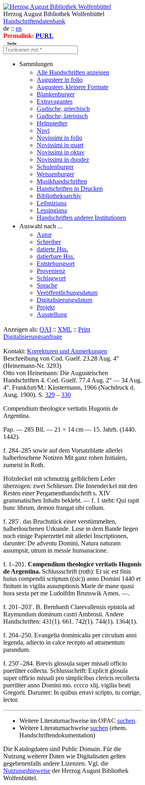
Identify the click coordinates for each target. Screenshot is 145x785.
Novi (43, 130)
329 (50, 394)
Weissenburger (55, 174)
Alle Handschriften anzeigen (73, 72)
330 (66, 394)
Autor (44, 234)
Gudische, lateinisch (62, 116)
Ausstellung (52, 314)
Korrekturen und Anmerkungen (67, 351)
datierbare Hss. (56, 256)
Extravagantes (54, 101)
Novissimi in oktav (61, 152)
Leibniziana (51, 203)
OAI (45, 329)
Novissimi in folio (59, 137)
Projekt (46, 307)
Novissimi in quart (60, 145)
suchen (126, 720)
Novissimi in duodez (63, 159)
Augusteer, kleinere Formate (72, 87)
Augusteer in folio (60, 79)
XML (65, 329)
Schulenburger (55, 166)
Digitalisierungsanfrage (32, 336)
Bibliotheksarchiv (59, 195)
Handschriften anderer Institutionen (81, 217)
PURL (44, 35)
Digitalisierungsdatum (64, 299)
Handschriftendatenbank (34, 21)
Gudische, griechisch (63, 108)
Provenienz (51, 270)
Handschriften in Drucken (70, 188)
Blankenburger (56, 94)
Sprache (47, 285)
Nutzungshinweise (26, 770)
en (19, 28)
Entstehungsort (56, 263)
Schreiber (49, 241)
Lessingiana (52, 210)
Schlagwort (51, 278)
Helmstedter (52, 123)
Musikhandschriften (62, 181)
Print (84, 329)
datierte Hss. (52, 249)
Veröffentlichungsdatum (67, 292)
